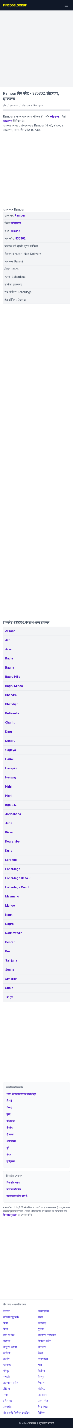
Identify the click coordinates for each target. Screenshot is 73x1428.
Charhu (10, 722)
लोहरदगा (55, 116)
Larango (11, 860)
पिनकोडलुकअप (10, 1214)
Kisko (9, 832)
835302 (20, 238)
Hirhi (8, 786)
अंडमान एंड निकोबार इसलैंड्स (16, 1412)
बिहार (5, 1323)
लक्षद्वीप (6, 1358)
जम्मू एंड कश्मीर (10, 1346)
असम (40, 1317)
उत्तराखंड (7, 1406)
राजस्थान (42, 1394)
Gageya (10, 750)
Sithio (9, 988)
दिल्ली (9, 1100)
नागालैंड (6, 1376)
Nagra (9, 924)
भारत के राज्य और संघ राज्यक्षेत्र (21, 1093)
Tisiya (9, 997)
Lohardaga (12, 869)
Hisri (8, 796)
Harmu (9, 759)
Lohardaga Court (17, 887)
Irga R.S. (11, 805)
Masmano (12, 896)
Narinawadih (13, 933)
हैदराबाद (10, 1134)
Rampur (19, 215)
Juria (8, 823)
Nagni (9, 915)
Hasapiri (11, 768)
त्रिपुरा (41, 1376)
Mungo (10, 905)
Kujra (8, 850)
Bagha (9, 667)
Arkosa (10, 631)
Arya (8, 649)
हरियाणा (6, 1340)
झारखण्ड (7, 121)
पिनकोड (32, 1423)
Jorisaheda (13, 814)
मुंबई (8, 1114)
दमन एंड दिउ (8, 1334)
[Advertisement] (36, 46)
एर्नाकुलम (11, 1161)
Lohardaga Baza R (18, 878)
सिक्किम (41, 1412)
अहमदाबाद (11, 1141)
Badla (9, 658)
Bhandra (11, 695)
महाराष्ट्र (7, 1364)
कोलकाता (11, 1120)
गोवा (40, 1364)
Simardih (11, 979)
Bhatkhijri (11, 704)
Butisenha (12, 713)
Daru (8, 731)
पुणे (8, 1147)
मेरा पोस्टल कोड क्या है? (17, 1195)
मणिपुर (6, 1370)
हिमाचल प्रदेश (44, 1340)
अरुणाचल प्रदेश (10, 1382)
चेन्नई (9, 1107)
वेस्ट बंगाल (43, 1406)
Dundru (10, 741)
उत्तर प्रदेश (43, 1400)
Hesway (10, 777)
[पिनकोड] (15, 5)
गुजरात (41, 1328)
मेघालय (41, 1382)
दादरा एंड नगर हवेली (47, 1334)
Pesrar (10, 942)
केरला (40, 1352)
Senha (9, 969)
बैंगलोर (10, 1127)
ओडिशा (6, 1388)
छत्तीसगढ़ (42, 1323)
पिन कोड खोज (13, 1182)
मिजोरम (41, 1370)
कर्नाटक (6, 1352)
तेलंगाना (6, 1311)
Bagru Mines (14, 686)
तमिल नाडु (7, 1400)
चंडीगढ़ (41, 1388)
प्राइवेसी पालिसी (46, 1423)
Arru (8, 640)
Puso (8, 951)
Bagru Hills (12, 677)
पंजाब (5, 1394)
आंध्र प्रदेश (43, 1311)
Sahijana (11, 960)
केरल (9, 1154)
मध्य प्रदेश (43, 1358)
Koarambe (12, 841)
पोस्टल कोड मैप (14, 1189)
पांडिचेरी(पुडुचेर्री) (11, 1317)
